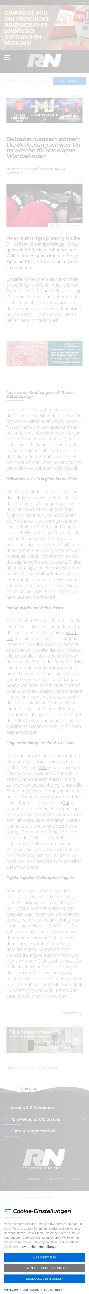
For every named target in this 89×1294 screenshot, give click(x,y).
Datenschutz (31, 1289)
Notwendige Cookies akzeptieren (44, 1268)
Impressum (11, 1289)
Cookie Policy (53, 1289)
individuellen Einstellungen (38, 1247)
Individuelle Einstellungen (44, 1279)
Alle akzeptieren (44, 1257)
